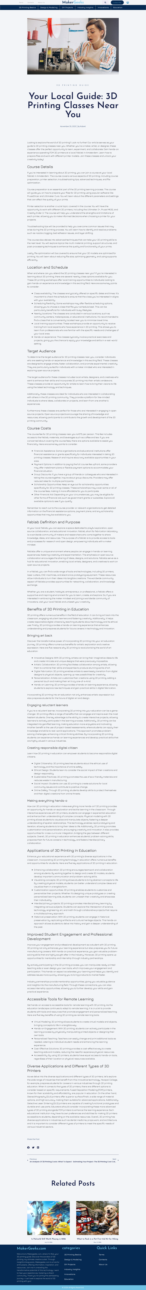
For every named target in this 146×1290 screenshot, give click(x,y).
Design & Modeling (49, 7)
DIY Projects (67, 7)
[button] (28, 1147)
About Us (41, 2)
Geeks (78, 2)
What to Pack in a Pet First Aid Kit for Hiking (97, 1239)
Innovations (103, 7)
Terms (21, 2)
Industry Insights (85, 7)
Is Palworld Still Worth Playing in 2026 (48, 1239)
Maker (67, 2)
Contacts (30, 2)
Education (117, 7)
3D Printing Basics (27, 7)
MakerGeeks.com (31, 1248)
